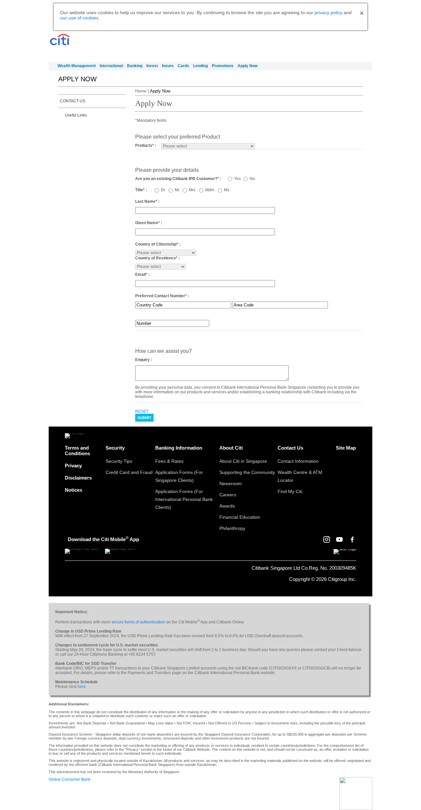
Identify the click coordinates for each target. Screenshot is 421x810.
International (111, 66)
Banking (134, 66)
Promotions (223, 66)
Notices (73, 490)
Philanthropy (232, 528)
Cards (183, 66)
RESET (141, 411)
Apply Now (247, 66)
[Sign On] (347, 45)
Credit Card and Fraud (129, 472)
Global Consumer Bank (69, 779)
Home (140, 91)
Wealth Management (77, 66)
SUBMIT (144, 418)
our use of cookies (79, 17)
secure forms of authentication (138, 622)
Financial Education (239, 517)
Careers (227, 494)
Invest (152, 66)
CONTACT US (72, 101)
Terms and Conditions (77, 450)
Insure (168, 66)
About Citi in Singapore (243, 461)
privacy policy (328, 12)
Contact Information (298, 461)
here (82, 686)
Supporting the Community (247, 472)
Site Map (346, 448)
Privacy (73, 465)
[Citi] (60, 40)
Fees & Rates (169, 461)
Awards (227, 506)
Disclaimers (78, 478)
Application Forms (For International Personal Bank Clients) (184, 499)
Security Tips (119, 461)
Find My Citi (290, 491)
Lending (200, 66)
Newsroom (230, 483)
